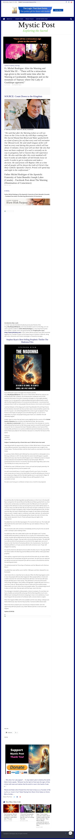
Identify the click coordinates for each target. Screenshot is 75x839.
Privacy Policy (30, 19)
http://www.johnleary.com (13, 332)
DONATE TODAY (19, 19)
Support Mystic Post (42, 19)
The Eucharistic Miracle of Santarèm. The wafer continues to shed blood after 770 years (10, 816)
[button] (70, 834)
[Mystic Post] (4, 19)
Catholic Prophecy (9, 65)
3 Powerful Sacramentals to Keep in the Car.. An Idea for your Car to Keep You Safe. (27, 816)
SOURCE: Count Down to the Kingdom (23, 96)
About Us (9, 19)
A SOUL (7, 191)
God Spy (17, 65)
